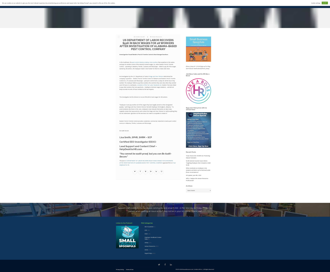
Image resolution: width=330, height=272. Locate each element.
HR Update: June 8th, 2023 (193, 175)
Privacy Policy (120, 269)
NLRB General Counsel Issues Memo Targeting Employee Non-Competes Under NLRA (198, 163)
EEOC (146, 234)
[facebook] (140, 171)
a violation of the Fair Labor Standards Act (149, 85)
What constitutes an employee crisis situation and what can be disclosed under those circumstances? (198, 170)
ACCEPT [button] (325, 3)
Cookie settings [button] (315, 3)
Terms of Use (129, 269)
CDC (146, 230)
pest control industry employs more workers (145, 62)
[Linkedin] (171, 265)
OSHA (146, 250)
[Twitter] (159, 265)
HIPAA (146, 242)
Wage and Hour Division (156, 76)
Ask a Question (149, 226)
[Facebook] (165, 265)
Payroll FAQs (148, 253)
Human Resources (157, 37)
